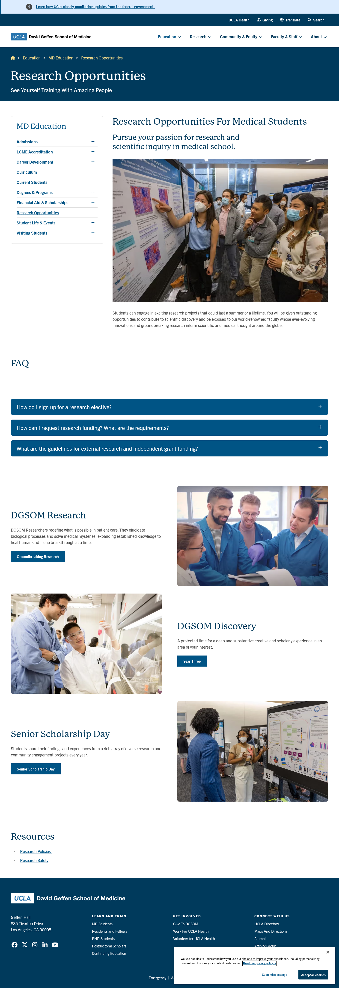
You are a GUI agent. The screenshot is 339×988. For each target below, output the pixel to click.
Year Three (192, 661)
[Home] (13, 58)
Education (32, 57)
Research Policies (36, 851)
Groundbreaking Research (38, 556)
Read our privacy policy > (259, 963)
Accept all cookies (313, 975)
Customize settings (274, 974)
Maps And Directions (270, 931)
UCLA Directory (266, 923)
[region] (254, 965)
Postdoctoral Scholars (109, 946)
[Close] (328, 952)
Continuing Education (109, 953)
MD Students (102, 923)
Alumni (260, 938)
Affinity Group (265, 946)
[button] (290, 20)
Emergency (157, 977)
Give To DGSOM (185, 923)
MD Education (60, 57)
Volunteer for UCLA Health (194, 938)
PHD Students (103, 938)
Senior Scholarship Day (36, 769)
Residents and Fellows (109, 931)
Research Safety (34, 860)
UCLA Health (239, 20)
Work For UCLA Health (191, 931)
